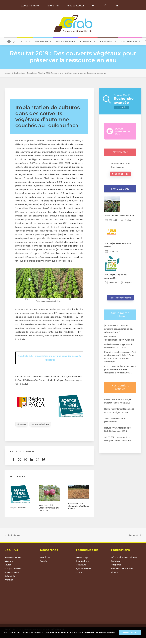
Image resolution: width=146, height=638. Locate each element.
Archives (9, 579)
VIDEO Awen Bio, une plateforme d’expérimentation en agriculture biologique (115, 420)
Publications (107, 41)
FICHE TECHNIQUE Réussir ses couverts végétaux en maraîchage (119, 410)
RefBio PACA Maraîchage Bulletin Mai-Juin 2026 (117, 429)
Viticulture (81, 564)
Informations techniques (124, 557)
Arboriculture (82, 560)
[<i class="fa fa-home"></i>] (10, 41)
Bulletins (115, 560)
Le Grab (24, 41)
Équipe (8, 564)
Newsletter (52, 5)
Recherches (42, 41)
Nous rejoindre (129, 41)
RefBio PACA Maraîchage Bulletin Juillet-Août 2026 (117, 401)
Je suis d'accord (130, 632)
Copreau (21, 424)
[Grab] (73, 23)
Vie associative (13, 557)
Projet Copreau (18, 507)
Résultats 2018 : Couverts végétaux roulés (78, 506)
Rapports (116, 564)
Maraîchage (82, 557)
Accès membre (30, 5)
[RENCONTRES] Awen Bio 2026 (119, 215)
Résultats (31, 73)
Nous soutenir (12, 572)
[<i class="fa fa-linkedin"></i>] (116, 5)
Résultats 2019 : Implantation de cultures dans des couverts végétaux (49, 357)
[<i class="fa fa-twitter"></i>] (94, 5)
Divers (79, 572)
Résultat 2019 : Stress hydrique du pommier (49, 508)
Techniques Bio (64, 41)
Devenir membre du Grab (122, 131)
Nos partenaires (13, 568)
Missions (9, 560)
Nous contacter (75, 5)
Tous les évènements (120, 297)
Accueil (8, 73)
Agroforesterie (83, 568)
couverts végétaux (40, 424)
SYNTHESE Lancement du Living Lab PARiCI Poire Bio (117, 439)
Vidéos (114, 572)
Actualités (10, 575)
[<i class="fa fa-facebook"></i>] (106, 5)
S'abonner (118, 173)
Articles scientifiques (122, 568)
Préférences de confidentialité (100, 632)
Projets (43, 560)
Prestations (86, 41)
